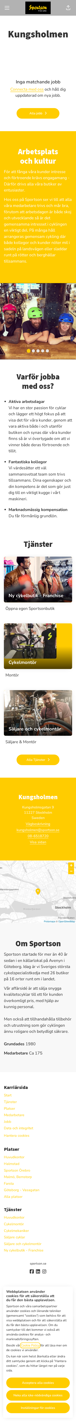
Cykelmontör (14, 1224)
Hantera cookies (16, 1135)
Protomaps (49, 921)
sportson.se (38, 1263)
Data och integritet (18, 1128)
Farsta (9, 1183)
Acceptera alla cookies (38, 1383)
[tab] (29, 351)
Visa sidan (38, 842)
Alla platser (13, 1196)
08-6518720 (38, 836)
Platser (9, 1108)
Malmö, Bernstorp (18, 1177)
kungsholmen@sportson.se (38, 830)
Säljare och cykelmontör (22, 1243)
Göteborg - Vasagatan (21, 1190)
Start (7, 1095)
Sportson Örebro (17, 1170)
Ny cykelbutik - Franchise (23, 1250)
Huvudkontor (14, 1157)
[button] (68, 7)
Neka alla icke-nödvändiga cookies (38, 1395)
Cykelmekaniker (16, 1230)
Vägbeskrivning (38, 824)
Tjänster (10, 1102)
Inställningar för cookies (38, 1408)
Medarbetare (14, 1115)
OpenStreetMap (66, 921)
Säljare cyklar (14, 1237)
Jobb (7, 1121)
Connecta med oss (27, 89)
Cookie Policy (30, 1345)
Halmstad (11, 1163)
